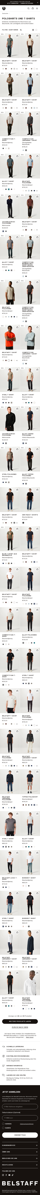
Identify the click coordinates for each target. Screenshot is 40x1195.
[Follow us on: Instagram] (3, 1175)
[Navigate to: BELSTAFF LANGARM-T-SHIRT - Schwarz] (30, 741)
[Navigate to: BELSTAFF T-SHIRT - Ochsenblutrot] (30, 206)
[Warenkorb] (33, 8)
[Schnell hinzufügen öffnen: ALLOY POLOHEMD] (23, 643)
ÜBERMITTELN (20, 1135)
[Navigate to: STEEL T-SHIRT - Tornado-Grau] (10, 823)
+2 (37, 191)
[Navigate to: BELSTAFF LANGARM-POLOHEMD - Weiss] (30, 982)
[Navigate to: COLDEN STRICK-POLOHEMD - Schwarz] (10, 418)
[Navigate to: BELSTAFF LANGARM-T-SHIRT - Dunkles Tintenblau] (30, 942)
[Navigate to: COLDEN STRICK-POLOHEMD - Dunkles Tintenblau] (10, 206)
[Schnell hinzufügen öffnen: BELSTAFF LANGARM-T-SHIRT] (23, 766)
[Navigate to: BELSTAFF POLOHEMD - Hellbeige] (10, 292)
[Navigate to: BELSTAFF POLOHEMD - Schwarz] (10, 741)
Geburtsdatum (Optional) (11, 1112)
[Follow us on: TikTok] (12, 1175)
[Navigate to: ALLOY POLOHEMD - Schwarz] (30, 619)
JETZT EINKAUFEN (12, 3)
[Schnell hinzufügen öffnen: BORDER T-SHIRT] (23, 886)
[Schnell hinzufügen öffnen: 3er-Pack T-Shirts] (23, 523)
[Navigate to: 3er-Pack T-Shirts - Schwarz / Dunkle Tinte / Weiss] (30, 499)
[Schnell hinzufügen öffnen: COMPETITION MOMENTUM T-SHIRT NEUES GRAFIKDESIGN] (23, 276)
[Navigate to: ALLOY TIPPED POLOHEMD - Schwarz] (30, 459)
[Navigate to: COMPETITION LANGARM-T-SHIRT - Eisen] (30, 123)
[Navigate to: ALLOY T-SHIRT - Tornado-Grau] (10, 247)
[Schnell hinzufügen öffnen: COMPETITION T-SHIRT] (3, 148)
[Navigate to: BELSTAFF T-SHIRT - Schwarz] (10, 499)
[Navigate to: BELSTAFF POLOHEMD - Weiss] (30, 700)
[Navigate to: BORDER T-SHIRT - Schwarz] (30, 903)
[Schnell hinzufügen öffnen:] (17, 35)
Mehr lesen (29, 1037)
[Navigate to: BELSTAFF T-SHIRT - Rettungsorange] (10, 337)
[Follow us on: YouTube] (9, 1175)
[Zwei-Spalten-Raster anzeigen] (33, 30)
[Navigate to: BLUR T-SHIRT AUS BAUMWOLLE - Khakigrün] (10, 538)
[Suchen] (28, 8)
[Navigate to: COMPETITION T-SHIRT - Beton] (10, 123)
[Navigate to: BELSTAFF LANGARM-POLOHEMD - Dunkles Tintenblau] (10, 781)
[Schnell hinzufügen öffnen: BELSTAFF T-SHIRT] (3, 69)
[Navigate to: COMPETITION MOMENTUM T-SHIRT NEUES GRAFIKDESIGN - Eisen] (30, 292)
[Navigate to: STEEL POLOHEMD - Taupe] (10, 459)
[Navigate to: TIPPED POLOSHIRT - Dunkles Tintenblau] (30, 781)
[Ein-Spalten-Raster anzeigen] (36, 30)
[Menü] (37, 8)
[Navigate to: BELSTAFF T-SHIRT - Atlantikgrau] (10, 45)
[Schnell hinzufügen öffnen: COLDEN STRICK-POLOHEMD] (3, 231)
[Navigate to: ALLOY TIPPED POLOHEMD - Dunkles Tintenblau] (30, 418)
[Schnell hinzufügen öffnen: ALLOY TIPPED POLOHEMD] (23, 443)
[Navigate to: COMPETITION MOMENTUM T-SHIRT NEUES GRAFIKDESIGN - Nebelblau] (30, 247)
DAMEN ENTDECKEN (27, 3)
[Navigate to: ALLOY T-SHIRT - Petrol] (10, 166)
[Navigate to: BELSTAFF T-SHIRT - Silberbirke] (10, 700)
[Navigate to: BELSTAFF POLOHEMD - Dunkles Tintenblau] (30, 579)
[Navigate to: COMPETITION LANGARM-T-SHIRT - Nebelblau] (30, 337)
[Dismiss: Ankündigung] (37, 2)
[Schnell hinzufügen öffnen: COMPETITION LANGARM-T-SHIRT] (23, 150)
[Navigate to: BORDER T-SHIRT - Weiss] (30, 862)
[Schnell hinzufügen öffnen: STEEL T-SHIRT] (3, 403)
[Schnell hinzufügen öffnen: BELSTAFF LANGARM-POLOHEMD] (3, 808)
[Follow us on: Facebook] (6, 1175)
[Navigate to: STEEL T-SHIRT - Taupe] (10, 379)
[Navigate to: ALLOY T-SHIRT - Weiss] (30, 823)
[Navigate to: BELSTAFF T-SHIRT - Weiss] (10, 579)
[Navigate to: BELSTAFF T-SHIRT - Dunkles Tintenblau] (30, 538)
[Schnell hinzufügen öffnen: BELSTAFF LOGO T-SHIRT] (3, 887)
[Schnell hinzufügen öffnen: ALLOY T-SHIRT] (3, 189)
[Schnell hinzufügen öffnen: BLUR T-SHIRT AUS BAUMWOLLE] (3, 563)
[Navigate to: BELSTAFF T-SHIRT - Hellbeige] (30, 45)
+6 (17, 69)
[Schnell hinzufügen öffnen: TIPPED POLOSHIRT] (23, 805)
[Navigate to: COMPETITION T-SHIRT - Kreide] (10, 619)
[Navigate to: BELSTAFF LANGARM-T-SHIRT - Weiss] (10, 942)
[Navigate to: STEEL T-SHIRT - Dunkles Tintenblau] (10, 903)
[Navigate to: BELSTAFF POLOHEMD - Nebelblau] (30, 166)
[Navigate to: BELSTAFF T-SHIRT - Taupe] (10, 84)
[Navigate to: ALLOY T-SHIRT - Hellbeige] (30, 379)
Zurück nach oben (20, 1027)
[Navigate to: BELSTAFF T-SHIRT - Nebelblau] (30, 84)
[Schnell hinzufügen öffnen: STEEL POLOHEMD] (3, 482)
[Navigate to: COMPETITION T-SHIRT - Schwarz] (10, 660)
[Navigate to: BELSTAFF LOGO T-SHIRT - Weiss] (10, 862)
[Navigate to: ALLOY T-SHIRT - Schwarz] (10, 982)
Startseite (5, 13)
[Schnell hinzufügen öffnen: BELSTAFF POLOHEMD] (23, 191)
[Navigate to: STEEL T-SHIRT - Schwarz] (30, 660)
